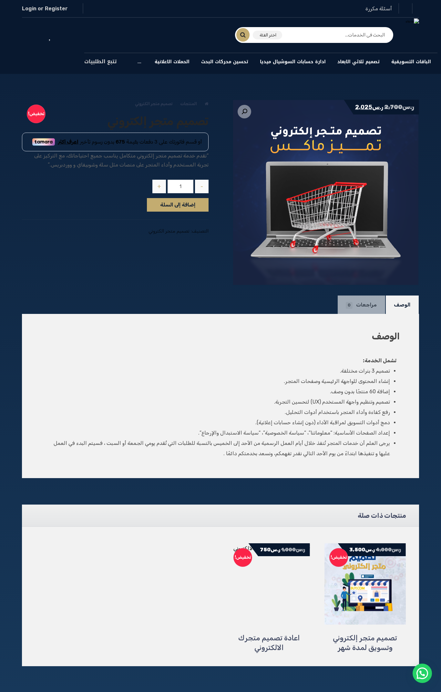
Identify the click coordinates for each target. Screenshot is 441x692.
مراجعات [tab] (362, 305)
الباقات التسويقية (411, 61)
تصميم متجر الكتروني (169, 231)
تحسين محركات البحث (224, 61)
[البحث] (246, 35)
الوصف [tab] (402, 305)
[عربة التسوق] (31, 36)
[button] (244, 111)
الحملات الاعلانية (172, 61)
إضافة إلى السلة (177, 205)
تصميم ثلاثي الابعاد (358, 61)
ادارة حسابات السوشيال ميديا (293, 61)
